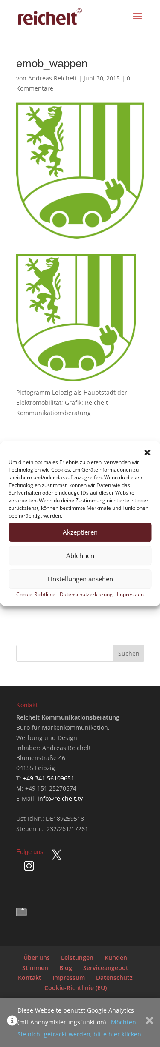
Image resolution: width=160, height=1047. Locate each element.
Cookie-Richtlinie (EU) (75, 988)
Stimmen (35, 968)
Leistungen (77, 957)
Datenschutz (114, 977)
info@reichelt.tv (60, 798)
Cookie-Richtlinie (35, 594)
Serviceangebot (105, 968)
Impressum (130, 594)
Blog (65, 968)
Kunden (116, 957)
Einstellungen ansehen (80, 579)
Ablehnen (80, 556)
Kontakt (29, 977)
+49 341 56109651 (48, 778)
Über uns (36, 957)
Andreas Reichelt (52, 78)
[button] (147, 452)
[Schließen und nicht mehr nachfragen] (149, 1022)
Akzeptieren (80, 532)
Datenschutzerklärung (86, 594)
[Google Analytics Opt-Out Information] (12, 1022)
